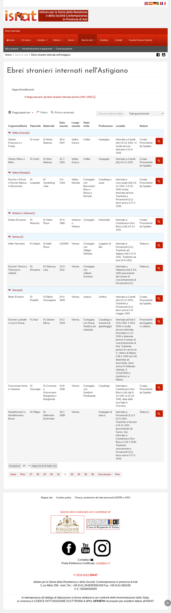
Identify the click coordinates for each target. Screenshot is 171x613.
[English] (146, 3)
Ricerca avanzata (64, 112)
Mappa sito (47, 497)
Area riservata (12, 31)
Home (12, 40)
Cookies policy (63, 497)
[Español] (151, 3)
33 (72, 474)
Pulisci (44, 112)
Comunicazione (64, 48)
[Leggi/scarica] (96, 97)
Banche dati (87, 40)
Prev (22, 474)
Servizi (71, 40)
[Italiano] (159, 3)
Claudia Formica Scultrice (140, 40)
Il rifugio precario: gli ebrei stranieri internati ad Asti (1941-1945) (59, 97)
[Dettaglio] (159, 141)
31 (58, 474)
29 (44, 474)
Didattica (104, 40)
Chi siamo (26, 40)
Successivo (104, 474)
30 (51, 474)
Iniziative (41, 40)
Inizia (13, 474)
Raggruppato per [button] (21, 112)
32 (65, 474)
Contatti (118, 40)
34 (78, 474)
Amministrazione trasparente (37, 48)
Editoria (56, 40)
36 (92, 474)
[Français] (164, 3)
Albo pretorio (12, 48)
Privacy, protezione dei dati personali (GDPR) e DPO (102, 497)
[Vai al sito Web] (68, 524)
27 (31, 474)
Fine (117, 474)
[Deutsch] (155, 3)
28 (37, 474)
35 (85, 474)
